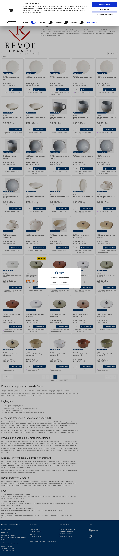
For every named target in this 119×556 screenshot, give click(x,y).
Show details (91, 22)
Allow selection (104, 9)
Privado (54, 283)
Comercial (64, 283)
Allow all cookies (104, 4)
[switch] (50, 22)
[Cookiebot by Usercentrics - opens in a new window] (11, 22)
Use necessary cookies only (104, 14)
